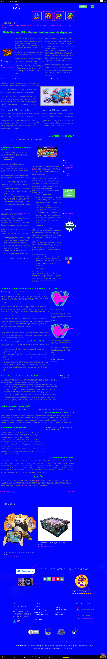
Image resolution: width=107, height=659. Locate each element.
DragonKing (35, 169)
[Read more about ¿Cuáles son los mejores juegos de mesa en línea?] (55, 524)
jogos (37, 480)
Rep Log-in (53, 651)
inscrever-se (53, 25)
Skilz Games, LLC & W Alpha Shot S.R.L (41, 641)
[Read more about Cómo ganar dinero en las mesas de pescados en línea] (19, 529)
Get (101, 1)
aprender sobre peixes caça (41, 25)
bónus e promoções (24, 485)
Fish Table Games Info (8, 25)
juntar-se (3, 27)
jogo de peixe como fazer (64, 25)
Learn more (66, 657)
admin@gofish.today (87, 618)
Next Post (71, 491)
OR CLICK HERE (25, 588)
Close (105, 1)
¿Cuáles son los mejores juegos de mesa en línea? (53, 543)
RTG (11, 167)
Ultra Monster (22, 213)
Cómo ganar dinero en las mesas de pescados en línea (19, 553)
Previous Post (4, 491)
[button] (92, 6)
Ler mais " (53, 320)
